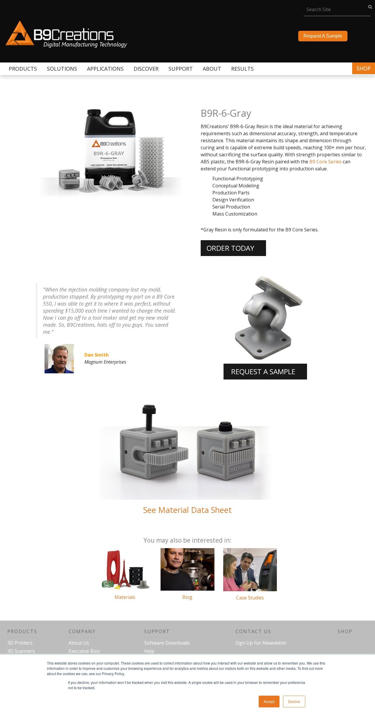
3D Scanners (21, 651)
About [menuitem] (212, 68)
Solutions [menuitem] (62, 68)
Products (22, 631)
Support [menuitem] (180, 68)
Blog (187, 597)
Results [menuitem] (242, 68)
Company (82, 631)
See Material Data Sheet (187, 509)
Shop (364, 68)
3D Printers (20, 643)
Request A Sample (323, 35)
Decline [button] (294, 701)
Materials (125, 597)
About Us (79, 643)
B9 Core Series (325, 161)
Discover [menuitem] (146, 68)
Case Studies (250, 597)
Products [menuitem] (23, 68)
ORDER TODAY (230, 248)
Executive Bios (84, 651)
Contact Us (253, 631)
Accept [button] (269, 701)
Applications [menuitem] (105, 68)
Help (149, 651)
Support (157, 631)
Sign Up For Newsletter (261, 643)
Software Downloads (167, 643)
